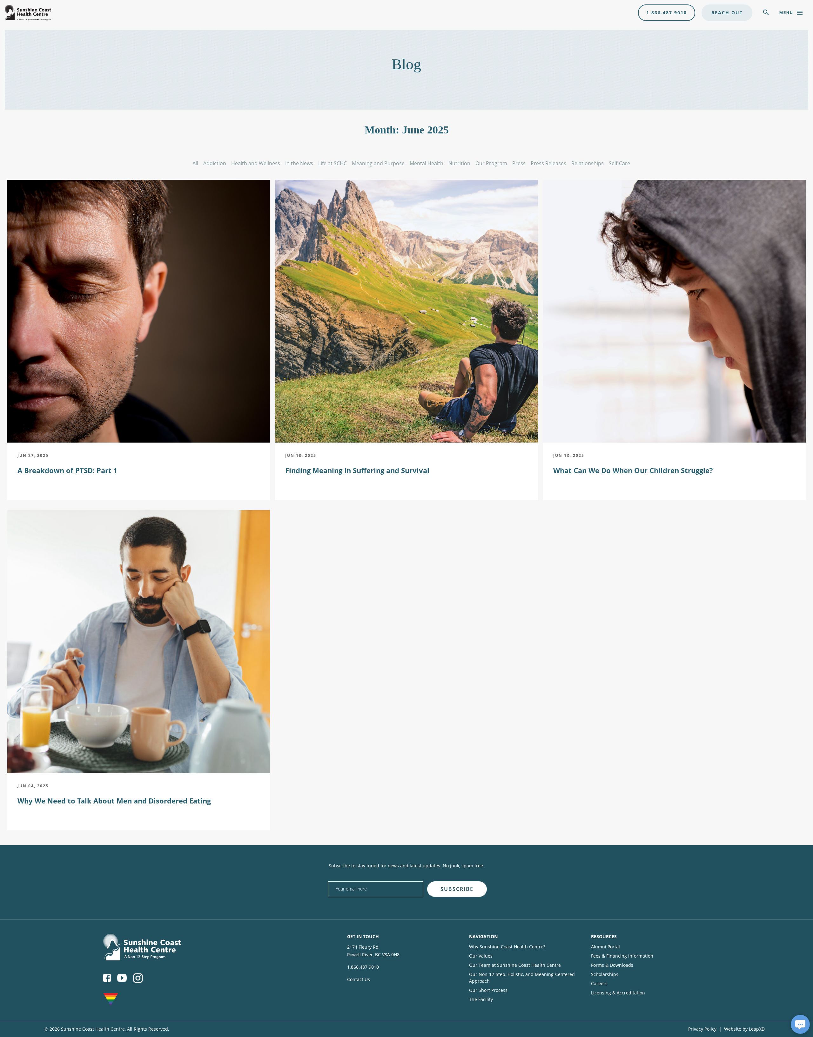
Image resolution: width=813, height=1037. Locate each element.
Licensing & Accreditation (618, 993)
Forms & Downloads (612, 965)
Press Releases (548, 163)
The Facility (481, 999)
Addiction (214, 163)
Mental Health (426, 163)
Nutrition (459, 163)
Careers (599, 983)
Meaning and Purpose (378, 163)
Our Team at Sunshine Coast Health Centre (515, 965)
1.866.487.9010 (666, 13)
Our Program (491, 163)
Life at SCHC (332, 163)
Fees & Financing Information (622, 956)
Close (576, 879)
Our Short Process (488, 990)
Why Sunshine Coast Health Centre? (507, 947)
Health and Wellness (255, 163)
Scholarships (604, 974)
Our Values (481, 956)
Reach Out (727, 13)
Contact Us (358, 979)
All (195, 163)
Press (519, 163)
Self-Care (619, 163)
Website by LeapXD (744, 1029)
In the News (299, 163)
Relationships (587, 163)
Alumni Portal (605, 947)
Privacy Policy (702, 1029)
